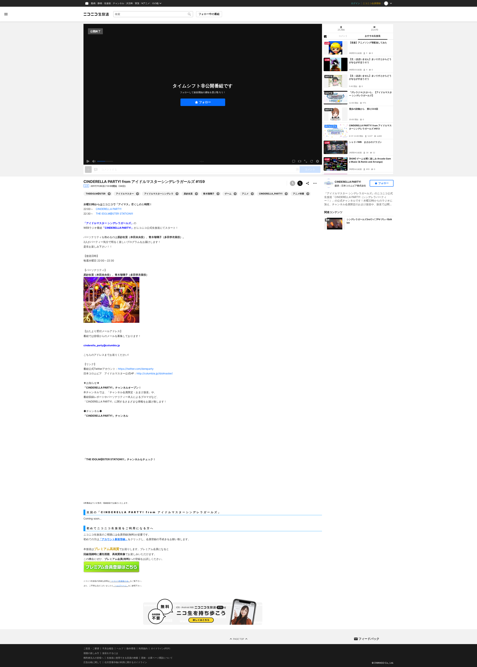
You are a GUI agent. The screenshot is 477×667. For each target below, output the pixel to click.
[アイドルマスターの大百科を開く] (137, 193)
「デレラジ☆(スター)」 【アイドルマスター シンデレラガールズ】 (370, 94)
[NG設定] (325, 36)
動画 (93, 3)
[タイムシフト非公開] (292, 183)
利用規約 (143, 648)
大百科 (129, 3)
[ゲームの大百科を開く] (235, 193)
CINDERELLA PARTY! (348, 181)
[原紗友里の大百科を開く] (196, 193)
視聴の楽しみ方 (91, 653)
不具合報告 (107, 648)
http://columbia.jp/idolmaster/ (155, 373)
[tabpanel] (357, 107)
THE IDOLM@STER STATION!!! (114, 213)
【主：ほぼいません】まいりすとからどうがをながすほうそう (370, 61)
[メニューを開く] (6, 14)
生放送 (107, 3)
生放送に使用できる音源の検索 (122, 658)
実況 (137, 3)
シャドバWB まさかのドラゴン (365, 142)
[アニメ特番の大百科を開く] (307, 193)
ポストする (300, 183)
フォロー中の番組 (209, 13)
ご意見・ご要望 (91, 648)
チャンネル (118, 3)
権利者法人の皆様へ (93, 657)
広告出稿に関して (92, 662)
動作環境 (131, 648)
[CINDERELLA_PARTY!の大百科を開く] (286, 193)
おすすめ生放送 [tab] (372, 36)
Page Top (238, 638)
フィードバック (368, 639)
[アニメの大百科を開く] (252, 193)
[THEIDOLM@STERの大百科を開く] (109, 193)
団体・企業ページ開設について (157, 658)
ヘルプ (120, 648)
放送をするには (110, 653)
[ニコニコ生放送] (96, 14)
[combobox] (153, 14)
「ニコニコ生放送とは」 (120, 581)
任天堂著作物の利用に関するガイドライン (126, 662)
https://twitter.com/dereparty (136, 368)
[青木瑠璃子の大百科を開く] (218, 193)
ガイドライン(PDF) (160, 648)
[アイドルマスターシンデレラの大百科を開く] (177, 193)
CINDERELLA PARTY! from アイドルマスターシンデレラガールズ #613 (370, 127)
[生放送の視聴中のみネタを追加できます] (88, 169)
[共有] (307, 183)
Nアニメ (145, 3)
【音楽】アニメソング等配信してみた (368, 42)
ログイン (355, 3)
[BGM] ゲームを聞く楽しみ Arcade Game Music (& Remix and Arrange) (370, 160)
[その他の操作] (315, 183)
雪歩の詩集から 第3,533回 (363, 108)
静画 (100, 3)
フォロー (205, 102)
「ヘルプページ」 (120, 585)
